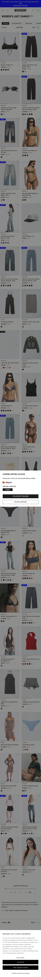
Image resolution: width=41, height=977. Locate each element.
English (7, 489)
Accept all (20, 962)
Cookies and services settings (20, 973)
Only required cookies (20, 967)
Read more (20, 957)
